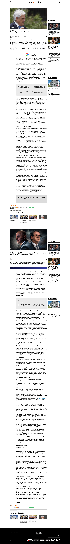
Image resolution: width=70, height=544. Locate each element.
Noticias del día (52, 77)
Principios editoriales (28, 533)
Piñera (11, 210)
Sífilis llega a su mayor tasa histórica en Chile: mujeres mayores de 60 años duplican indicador (25, 88)
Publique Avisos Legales (39, 533)
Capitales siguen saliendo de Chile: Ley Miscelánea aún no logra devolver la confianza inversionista (54, 55)
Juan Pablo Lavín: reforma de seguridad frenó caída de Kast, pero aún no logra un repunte (54, 60)
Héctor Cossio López (16, 258)
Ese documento (42, 398)
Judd (10, 510)
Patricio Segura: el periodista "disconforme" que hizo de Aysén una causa (54, 95)
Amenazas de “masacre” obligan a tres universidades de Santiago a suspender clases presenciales (39, 87)
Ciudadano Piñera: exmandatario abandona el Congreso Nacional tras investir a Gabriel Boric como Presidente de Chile (33, 221)
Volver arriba (11, 540)
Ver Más (54, 63)
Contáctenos (37, 534)
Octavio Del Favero (16, 36)
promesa (14, 210)
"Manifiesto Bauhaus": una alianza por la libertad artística (53, 90)
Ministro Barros (14, 510)
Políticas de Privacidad (28, 534)
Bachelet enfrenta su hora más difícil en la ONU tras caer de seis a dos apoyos (53, 46)
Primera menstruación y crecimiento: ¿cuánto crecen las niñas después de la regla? (39, 91)
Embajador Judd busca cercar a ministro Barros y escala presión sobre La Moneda (54, 33)
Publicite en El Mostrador (39, 532)
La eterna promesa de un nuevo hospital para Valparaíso (13, 220)
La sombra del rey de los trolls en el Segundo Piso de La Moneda (25, 91)
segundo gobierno (18, 210)
